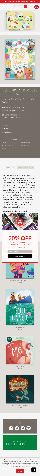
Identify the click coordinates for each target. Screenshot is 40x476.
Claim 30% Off (20, 256)
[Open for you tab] (33, 469)
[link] (20, 222)
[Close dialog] (36, 215)
